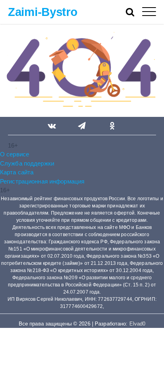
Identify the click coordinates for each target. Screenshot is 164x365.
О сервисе (14, 154)
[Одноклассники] (112, 126)
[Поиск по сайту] (134, 12)
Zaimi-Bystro (43, 12)
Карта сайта (16, 172)
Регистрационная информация (42, 181)
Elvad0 (137, 324)
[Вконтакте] (52, 126)
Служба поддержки (27, 163)
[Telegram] (82, 126)
